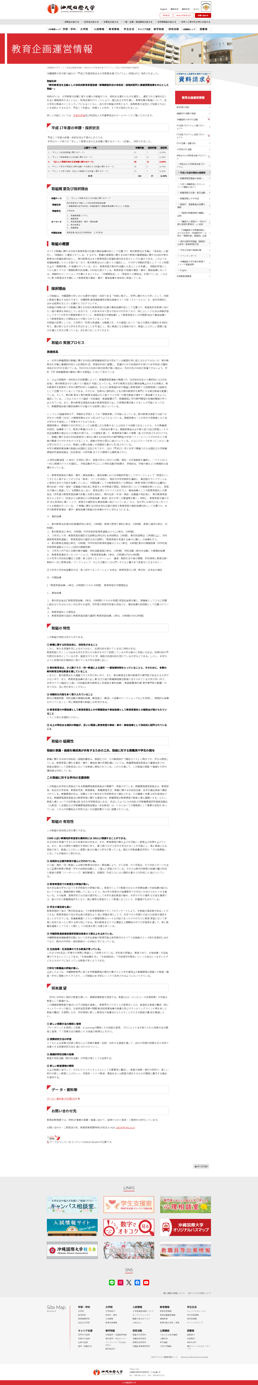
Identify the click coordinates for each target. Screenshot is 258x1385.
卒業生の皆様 (84, 1338)
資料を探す (192, 1342)
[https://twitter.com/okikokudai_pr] (129, 1282)
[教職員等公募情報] (185, 1250)
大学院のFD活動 (184, 149)
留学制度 (159, 29)
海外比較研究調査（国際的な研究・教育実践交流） (191, 243)
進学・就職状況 (85, 1346)
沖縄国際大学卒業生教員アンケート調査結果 (191, 263)
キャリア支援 (85, 1330)
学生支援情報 (193, 1314)
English (163, 9)
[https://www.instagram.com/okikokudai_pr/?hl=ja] (120, 1282)
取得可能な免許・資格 (169, 1322)
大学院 (84, 29)
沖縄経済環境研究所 (141, 1346)
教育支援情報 (111, 1322)
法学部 (81, 1311)
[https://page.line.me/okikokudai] (112, 1282)
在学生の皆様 (84, 1334)
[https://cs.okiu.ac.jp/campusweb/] (206, 6)
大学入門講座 (166, 1346)
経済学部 (82, 1314)
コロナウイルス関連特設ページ (164, 1357)
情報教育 (164, 1318)
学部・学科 (69, 29)
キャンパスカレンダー (196, 1311)
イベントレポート (188, 255)
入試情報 (99, 29)
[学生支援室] (128, 1204)
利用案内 (191, 1338)
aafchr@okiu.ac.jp (125, 1127)
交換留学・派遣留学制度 (116, 1334)
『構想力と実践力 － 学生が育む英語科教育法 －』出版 (191, 223)
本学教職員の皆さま (166, 21)
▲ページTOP (201, 1166)
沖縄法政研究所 (139, 1338)
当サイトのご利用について (199, 1293)
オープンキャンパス (141, 1314)
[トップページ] (84, 8)
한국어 (196, 9)
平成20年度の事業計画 (190, 249)
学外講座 (164, 1342)
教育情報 (114, 29)
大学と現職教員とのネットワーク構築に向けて (191, 185)
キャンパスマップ (183, 15)
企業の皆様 (83, 1342)
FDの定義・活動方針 (186, 143)
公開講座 (164, 1330)
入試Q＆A (137, 1322)
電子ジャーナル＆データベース (198, 1347)
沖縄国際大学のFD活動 (187, 119)
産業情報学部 (84, 1318)
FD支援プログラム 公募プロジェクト (191, 127)
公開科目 (164, 1338)
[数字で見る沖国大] (128, 1227)
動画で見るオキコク (141, 1318)
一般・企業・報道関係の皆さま (137, 21)
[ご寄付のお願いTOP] (128, 1250)
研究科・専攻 (111, 1314)
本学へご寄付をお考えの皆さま (195, 21)
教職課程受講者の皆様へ (191, 178)
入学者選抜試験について (143, 1311)
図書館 (204, 29)
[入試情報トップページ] (72, 1227)
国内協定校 (110, 1348)
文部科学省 (79, 115)
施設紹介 (191, 1334)
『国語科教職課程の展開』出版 (191, 214)
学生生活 (129, 29)
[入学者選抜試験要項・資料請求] (193, 78)
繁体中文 (186, 9)
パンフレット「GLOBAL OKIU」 (115, 1343)
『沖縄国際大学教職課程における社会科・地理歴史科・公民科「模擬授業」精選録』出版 (191, 232)
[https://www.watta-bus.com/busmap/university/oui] (185, 1227)
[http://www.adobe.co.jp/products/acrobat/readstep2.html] (53, 1137)
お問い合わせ (203, 15)
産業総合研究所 (139, 1342)
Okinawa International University (194, 1357)
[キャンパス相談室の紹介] (72, 1204)
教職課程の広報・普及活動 (192, 192)
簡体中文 (174, 9)
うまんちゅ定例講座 (168, 1334)
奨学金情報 (192, 1318)
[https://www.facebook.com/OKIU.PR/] (137, 1282)
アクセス (166, 15)
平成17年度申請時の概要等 (192, 172)
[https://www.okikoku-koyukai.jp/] (72, 1250)
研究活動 (174, 29)
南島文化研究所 (139, 1334)
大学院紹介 (110, 1311)
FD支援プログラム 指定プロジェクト (191, 136)
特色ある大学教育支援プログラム (191, 157)
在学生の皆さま (91, 21)
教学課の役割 (183, 107)
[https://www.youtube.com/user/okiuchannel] (146, 1282)
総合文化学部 (84, 1322)
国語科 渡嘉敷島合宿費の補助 (191, 206)
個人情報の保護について (174, 1293)
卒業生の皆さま (111, 21)
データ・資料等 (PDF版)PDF (62, 1098)
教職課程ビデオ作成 (189, 198)
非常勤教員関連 (184, 276)
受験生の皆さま (71, 21)
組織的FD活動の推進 (186, 113)
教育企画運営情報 (193, 97)
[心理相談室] (185, 1204)
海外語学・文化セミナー (116, 1338)
